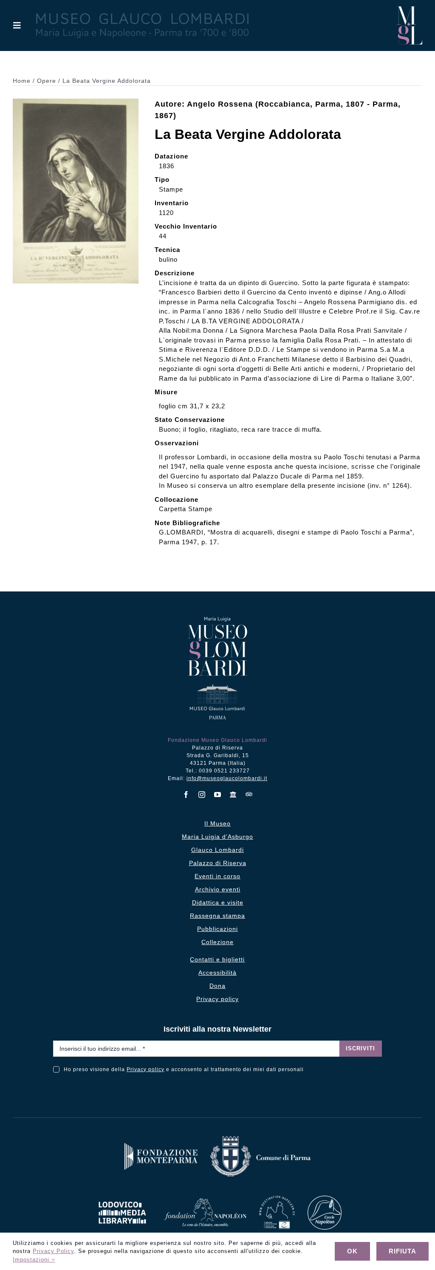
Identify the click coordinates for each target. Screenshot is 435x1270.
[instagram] (202, 794)
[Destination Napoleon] (277, 1198)
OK (352, 1251)
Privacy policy (145, 1069)
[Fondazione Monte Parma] (161, 1146)
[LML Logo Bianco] (122, 1199)
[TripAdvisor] (249, 794)
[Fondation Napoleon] (205, 1201)
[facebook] (186, 794)
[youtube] (217, 794)
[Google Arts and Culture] (233, 794)
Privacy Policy (53, 1251)
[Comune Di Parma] (260, 1139)
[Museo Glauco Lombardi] (409, 9)
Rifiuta (402, 1251)
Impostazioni (32, 1259)
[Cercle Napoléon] (325, 1198)
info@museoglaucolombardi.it (226, 778)
